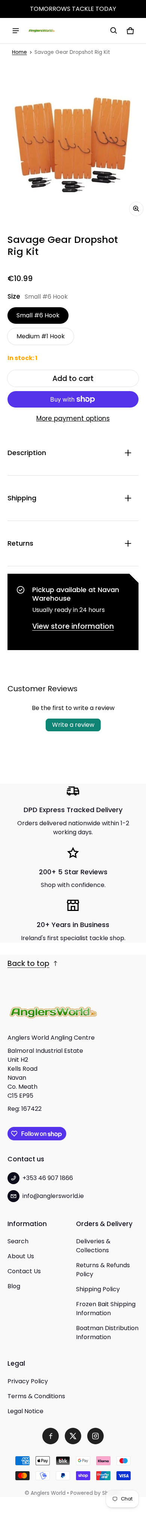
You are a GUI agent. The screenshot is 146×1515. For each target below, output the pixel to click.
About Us (20, 1256)
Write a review (73, 724)
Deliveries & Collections (93, 1246)
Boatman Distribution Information (107, 1332)
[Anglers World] (41, 31)
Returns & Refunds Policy (103, 1269)
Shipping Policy (98, 1289)
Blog (13, 1286)
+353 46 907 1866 (47, 1178)
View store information (73, 626)
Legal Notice (25, 1411)
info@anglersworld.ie (53, 1196)
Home (19, 52)
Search (17, 1241)
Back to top (28, 963)
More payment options (73, 418)
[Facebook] (50, 1436)
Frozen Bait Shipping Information (106, 1308)
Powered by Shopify (95, 1493)
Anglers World (48, 1493)
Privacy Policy (27, 1381)
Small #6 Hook (38, 315)
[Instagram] (95, 1436)
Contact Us (24, 1271)
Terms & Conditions (36, 1396)
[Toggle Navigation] (15, 30)
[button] (114, 30)
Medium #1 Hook (40, 336)
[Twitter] (73, 1436)
